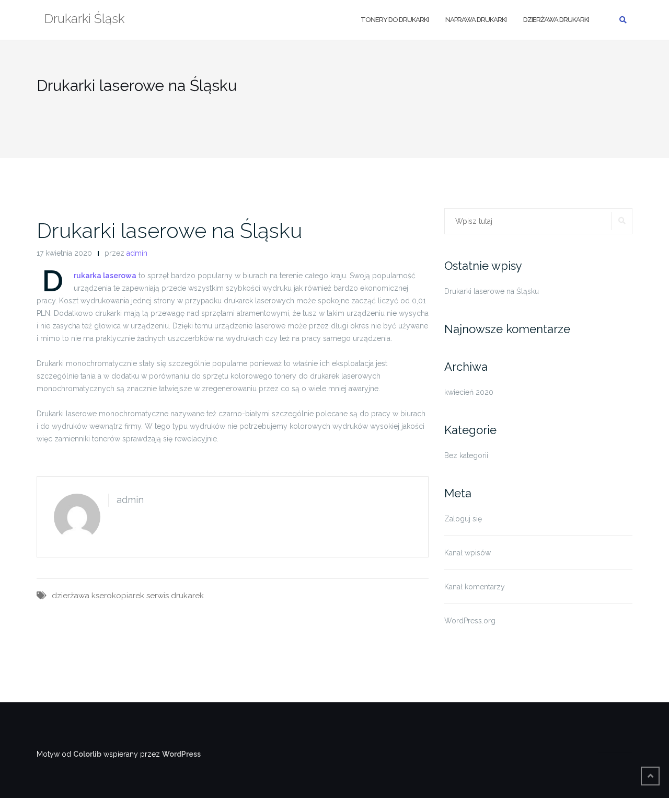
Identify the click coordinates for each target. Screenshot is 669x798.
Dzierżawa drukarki (556, 20)
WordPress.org (469, 621)
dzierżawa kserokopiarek (98, 595)
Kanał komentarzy (474, 587)
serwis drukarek (175, 595)
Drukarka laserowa (105, 275)
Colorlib (87, 754)
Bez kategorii (466, 455)
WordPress (181, 754)
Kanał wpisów (467, 553)
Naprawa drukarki (475, 20)
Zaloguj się (463, 519)
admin (136, 253)
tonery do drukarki (395, 20)
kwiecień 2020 (468, 392)
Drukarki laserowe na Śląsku (169, 230)
